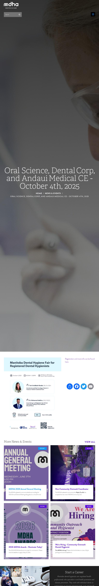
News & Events (53, 193)
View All (90, 442)
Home (39, 193)
